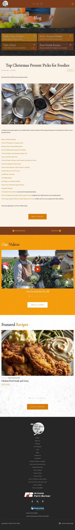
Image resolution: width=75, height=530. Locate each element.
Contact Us (37, 455)
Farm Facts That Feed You (37, 464)
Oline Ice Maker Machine (8, 139)
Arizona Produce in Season (37, 461)
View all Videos (37, 305)
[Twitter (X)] (37, 3)
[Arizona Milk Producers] (37, 508)
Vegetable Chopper (7, 188)
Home (37, 438)
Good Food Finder (43, 516)
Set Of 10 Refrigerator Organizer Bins (12, 143)
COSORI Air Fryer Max (8, 174)
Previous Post (20, 231)
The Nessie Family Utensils (9, 192)
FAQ (37, 449)
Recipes (37, 443)
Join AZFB (38, 458)
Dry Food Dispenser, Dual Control (11, 164)
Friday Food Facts (37, 467)
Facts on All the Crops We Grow (37, 482)
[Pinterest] (41, 3)
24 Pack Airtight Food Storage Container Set (14, 153)
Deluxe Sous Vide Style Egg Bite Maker (12, 185)
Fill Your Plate (16, 523)
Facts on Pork (37, 473)
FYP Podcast (37, 446)
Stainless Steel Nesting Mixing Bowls (12, 146)
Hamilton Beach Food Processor (10, 171)
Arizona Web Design (68, 523)
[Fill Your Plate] (4, 4)
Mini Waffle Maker (6, 178)
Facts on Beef (37, 470)
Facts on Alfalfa (37, 485)
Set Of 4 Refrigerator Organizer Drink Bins (13, 150)
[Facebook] (33, 3)
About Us (37, 440)
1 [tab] (29, 296)
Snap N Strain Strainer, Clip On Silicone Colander (15, 167)
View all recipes (37, 406)
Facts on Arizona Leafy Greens (37, 479)
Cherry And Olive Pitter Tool (9, 157)
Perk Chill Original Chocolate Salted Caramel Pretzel (16, 195)
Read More (5, 384)
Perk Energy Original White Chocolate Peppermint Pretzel (18, 199)
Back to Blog (37, 216)
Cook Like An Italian (32, 513)
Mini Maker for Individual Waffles (10, 181)
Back (70, 70)
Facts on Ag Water (37, 488)
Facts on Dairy (37, 476)
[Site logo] (38, 428)
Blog (37, 452)
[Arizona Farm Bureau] (37, 494)
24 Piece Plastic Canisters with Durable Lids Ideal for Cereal (18, 160)
